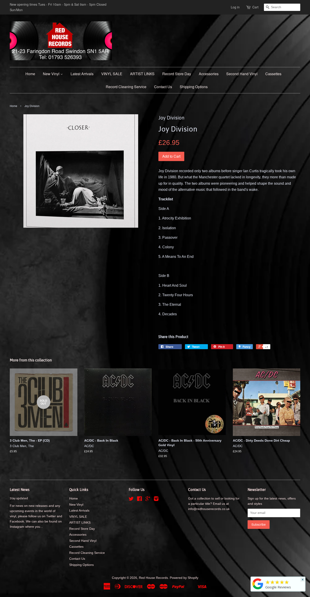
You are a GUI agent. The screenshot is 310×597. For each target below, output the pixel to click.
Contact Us (163, 86)
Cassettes (273, 73)
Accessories (209, 73)
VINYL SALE (111, 73)
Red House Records (153, 578)
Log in (235, 7)
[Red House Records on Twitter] (131, 499)
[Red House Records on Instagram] (156, 499)
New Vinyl (51, 73)
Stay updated (19, 498)
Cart (255, 7)
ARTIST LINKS (142, 73)
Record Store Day (176, 73)
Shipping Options (194, 86)
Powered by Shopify (184, 578)
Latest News (20, 490)
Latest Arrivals (82, 73)
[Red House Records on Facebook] (139, 499)
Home (30, 73)
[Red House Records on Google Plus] (147, 499)
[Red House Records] (257, 589)
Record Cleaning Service (126, 86)
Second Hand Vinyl (242, 73)
